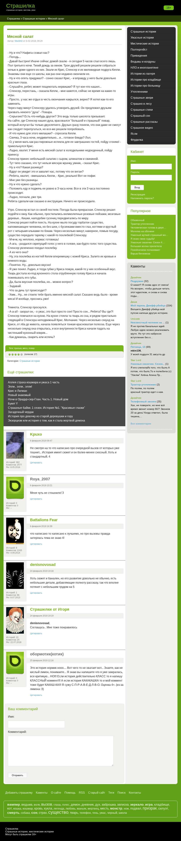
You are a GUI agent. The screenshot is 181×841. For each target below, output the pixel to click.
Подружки (137, 281)
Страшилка (20, 6)
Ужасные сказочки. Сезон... (148, 363)
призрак (150, 808)
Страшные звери (142, 97)
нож (126, 808)
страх (43, 812)
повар (32, 348)
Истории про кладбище (146, 79)
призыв (18, 348)
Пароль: (135, 172)
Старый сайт (96, 792)
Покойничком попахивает (145, 249)
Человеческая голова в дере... (148, 227)
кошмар (28, 808)
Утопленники (139, 91)
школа (123, 812)
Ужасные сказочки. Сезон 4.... (148, 242)
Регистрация (138, 194)
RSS (82, 792)
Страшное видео (142, 127)
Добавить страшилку (19, 792)
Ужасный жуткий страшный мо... (149, 235)
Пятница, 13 (138, 346)
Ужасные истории (142, 37)
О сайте (56, 792)
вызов (46, 804)
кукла (48, 808)
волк (37, 804)
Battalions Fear (44, 520)
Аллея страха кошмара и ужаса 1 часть (33, 382)
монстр (116, 808)
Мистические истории (145, 43)
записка (123, 804)
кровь (38, 808)
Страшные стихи (142, 109)
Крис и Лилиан (17, 390)
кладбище (161, 804)
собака (25, 812)
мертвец (93, 808)
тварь (74, 812)
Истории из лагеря (143, 73)
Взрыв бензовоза (140, 253)
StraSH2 (18, 41)
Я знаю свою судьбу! (143, 238)
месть (104, 808)
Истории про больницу (145, 85)
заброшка (109, 804)
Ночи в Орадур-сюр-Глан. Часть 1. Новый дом (38, 399)
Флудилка (137, 139)
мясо (25, 348)
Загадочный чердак (21, 412)
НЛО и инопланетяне (144, 67)
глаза (57, 804)
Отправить (17, 775)
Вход (137, 187)
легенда (59, 808)
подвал (135, 808)
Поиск (121, 792)
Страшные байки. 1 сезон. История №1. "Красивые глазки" (46, 407)
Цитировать (36, 462)
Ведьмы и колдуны (143, 61)
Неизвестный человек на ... (148, 322)
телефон (85, 812)
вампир (13, 804)
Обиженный (137, 220)
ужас (103, 812)
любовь (70, 808)
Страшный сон (140, 115)
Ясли (134, 133)
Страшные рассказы (144, 121)
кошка (17, 808)
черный (112, 812)
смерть (13, 812)
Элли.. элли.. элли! (20, 386)
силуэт (163, 808)
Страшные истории (34, 18)
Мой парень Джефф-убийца (148, 305)
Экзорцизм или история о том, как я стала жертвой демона (46, 420)
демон (75, 804)
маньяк (81, 808)
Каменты (42, 792)
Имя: (11, 716)
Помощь (70, 792)
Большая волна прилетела (146, 246)
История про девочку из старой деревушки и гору (40, 416)
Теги (111, 792)
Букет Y (13, 403)
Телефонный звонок (143, 401)
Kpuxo (36, 434)
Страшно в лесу (141, 103)
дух (97, 804)
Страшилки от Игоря (49, 609)
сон (34, 812)
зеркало (137, 804)
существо (58, 812)
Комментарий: (17, 731)
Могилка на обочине (142, 231)
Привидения (139, 55)
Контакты (135, 792)
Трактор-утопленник (142, 223)
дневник (87, 804)
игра (149, 804)
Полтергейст (139, 49)
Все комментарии (141, 423)
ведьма (26, 804)
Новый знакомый (19, 395)
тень (95, 812)
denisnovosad (43, 564)
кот (9, 808)
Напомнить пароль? (142, 198)
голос (65, 804)
